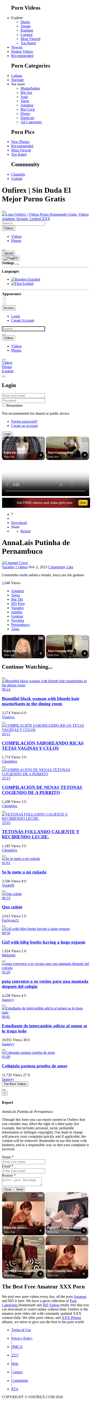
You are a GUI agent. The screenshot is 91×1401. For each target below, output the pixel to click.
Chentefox (9, 761)
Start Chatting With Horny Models (61, 453)
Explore (8, 371)
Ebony (25, 114)
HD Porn (18, 604)
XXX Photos (71, 1318)
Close (7, 1189)
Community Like (60, 567)
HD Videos (51, 1305)
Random (27, 30)
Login (15, 316)
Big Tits (17, 599)
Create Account (22, 320)
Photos (16, 241)
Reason (9, 1175)
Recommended (22, 56)
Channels (18, 174)
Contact (17, 1372)
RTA (14, 1389)
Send (19, 1189)
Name (8, 1157)
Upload (16, 179)
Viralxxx (8, 717)
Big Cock (28, 109)
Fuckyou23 (10, 920)
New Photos (20, 142)
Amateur (27, 105)
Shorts (25, 22)
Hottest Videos (22, 51)
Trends (26, 26)
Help (14, 1364)
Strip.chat (9, 456)
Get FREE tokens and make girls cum (44, 503)
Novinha (17, 620)
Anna (15, 629)
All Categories (31, 122)
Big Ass (26, 92)
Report (26, 531)
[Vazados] (15, 563)
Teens (25, 101)
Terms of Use (21, 1330)
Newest (16, 47)
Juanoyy (8, 1000)
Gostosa (17, 616)
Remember (15, 405)
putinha (16, 612)
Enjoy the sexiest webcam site (15, 453)
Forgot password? (24, 421)
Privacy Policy (22, 1338)
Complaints (19, 1380)
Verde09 (8, 885)
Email (7, 1166)
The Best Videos (15, 1084)
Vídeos (16, 236)
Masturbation (30, 88)
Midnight (8, 955)
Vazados (8, 567)
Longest (26, 35)
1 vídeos (21, 567)
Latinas (16, 76)
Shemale (17, 80)
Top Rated (28, 43)
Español (33, 279)
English (27, 284)
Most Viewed (30, 39)
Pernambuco (20, 625)
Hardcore (27, 118)
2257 (15, 1355)
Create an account (24, 426)
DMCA (17, 1347)
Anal (24, 97)
